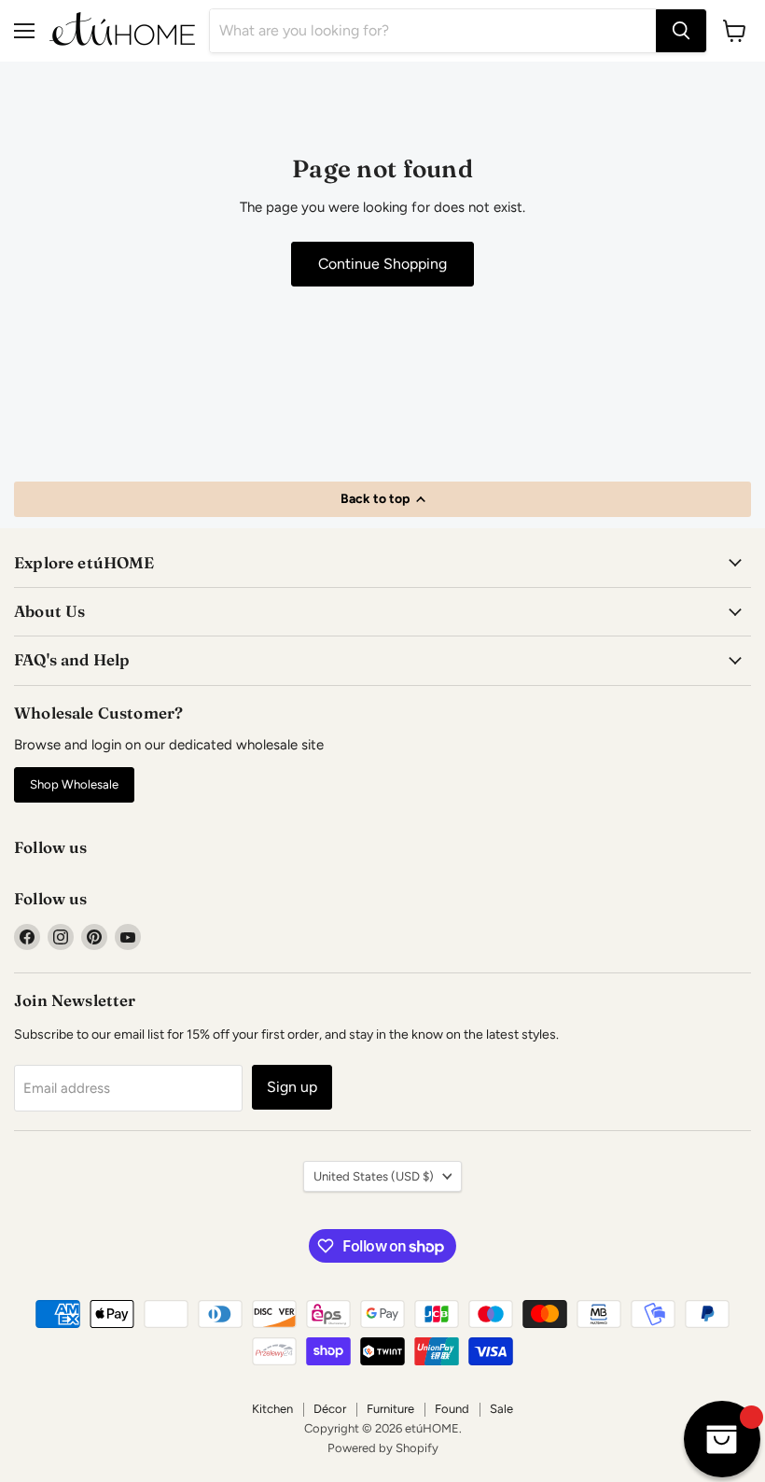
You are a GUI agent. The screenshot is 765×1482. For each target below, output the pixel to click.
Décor (329, 1409)
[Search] (681, 30)
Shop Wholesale (74, 784)
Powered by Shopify (382, 1448)
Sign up (292, 1087)
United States (373, 1176)
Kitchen (272, 1409)
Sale (501, 1409)
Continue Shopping (382, 264)
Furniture (390, 1409)
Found (452, 1409)
